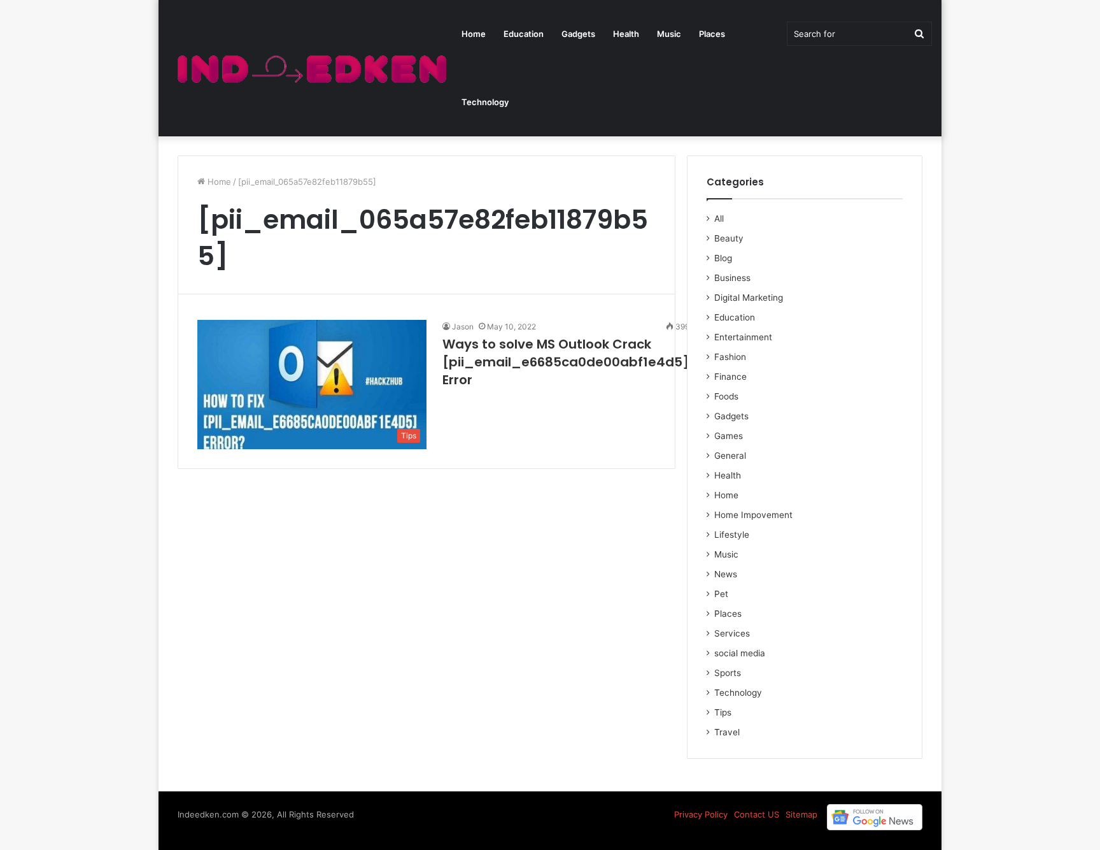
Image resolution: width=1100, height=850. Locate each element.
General (730, 455)
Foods (726, 396)
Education (524, 34)
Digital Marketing (748, 297)
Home (474, 34)
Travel (727, 732)
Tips (722, 712)
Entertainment (743, 337)
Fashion (730, 357)
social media (739, 653)
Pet (721, 594)
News (725, 574)
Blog (723, 258)
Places (712, 34)
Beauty (729, 238)
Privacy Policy (701, 814)
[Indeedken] (310, 68)
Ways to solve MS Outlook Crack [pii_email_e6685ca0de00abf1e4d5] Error (565, 362)
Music (669, 34)
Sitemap (801, 814)
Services (732, 633)
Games (728, 436)
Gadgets (578, 34)
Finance (730, 376)
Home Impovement (753, 515)
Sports (727, 673)
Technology (485, 102)
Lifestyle (731, 534)
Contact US (756, 814)
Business (732, 278)
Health (626, 34)
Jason (463, 326)
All (719, 218)
